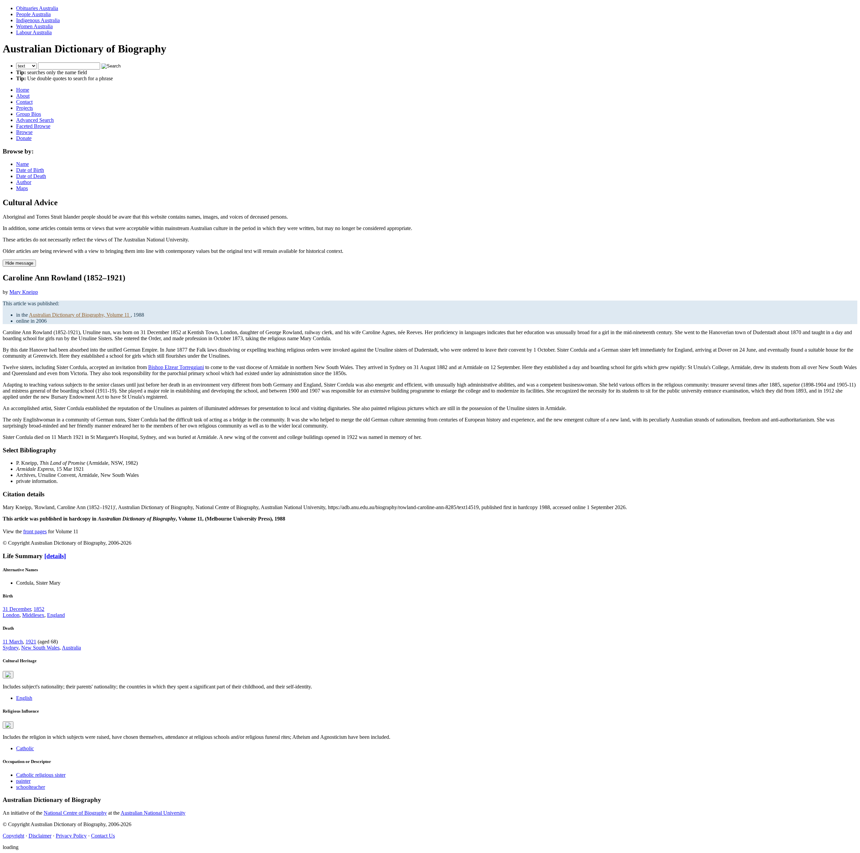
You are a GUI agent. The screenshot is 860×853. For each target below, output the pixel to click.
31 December (17, 609)
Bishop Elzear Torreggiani (176, 367)
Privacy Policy (71, 836)
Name (22, 164)
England (56, 615)
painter (23, 781)
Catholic (25, 748)
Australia (71, 647)
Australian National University (153, 813)
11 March (13, 641)
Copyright (13, 836)
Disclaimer (40, 836)
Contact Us (103, 836)
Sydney (10, 647)
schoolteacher (30, 787)
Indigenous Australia (38, 20)
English (24, 698)
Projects (24, 108)
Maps (22, 188)
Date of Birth (30, 170)
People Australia (33, 14)
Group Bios (28, 114)
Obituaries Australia (37, 8)
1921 (31, 641)
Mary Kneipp (23, 292)
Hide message (19, 263)
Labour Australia (34, 32)
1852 (39, 609)
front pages (35, 531)
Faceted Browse (33, 126)
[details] (55, 555)
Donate (24, 138)
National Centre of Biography (75, 813)
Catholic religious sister (41, 775)
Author (23, 182)
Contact (24, 102)
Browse (24, 132)
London (11, 615)
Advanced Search (35, 120)
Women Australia (34, 26)
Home (22, 90)
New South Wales (40, 647)
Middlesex (33, 615)
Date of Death (31, 176)
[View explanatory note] (8, 674)
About (23, 96)
